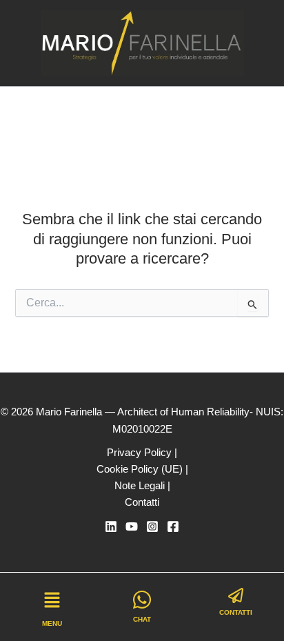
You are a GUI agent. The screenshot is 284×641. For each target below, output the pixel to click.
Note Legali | (142, 485)
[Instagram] (152, 526)
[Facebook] (173, 526)
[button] (52, 601)
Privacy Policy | (142, 452)
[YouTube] (131, 526)
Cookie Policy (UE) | (142, 469)
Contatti (142, 502)
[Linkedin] (111, 526)
